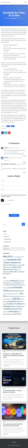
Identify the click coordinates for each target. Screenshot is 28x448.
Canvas (7, 283)
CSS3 (22, 283)
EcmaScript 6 (14, 285)
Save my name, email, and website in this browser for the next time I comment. (13, 196)
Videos (8, 273)
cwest (6, 147)
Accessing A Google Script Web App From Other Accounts (12, 424)
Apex (9, 280)
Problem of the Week (16, 304)
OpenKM (5, 301)
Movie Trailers (18, 265)
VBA (18, 271)
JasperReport (10, 293)
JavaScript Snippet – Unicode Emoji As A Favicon (12, 391)
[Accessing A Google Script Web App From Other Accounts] (14, 411)
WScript (11, 314)
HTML (22, 291)
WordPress (18, 445)
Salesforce (6, 271)
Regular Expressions (13, 309)
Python (13, 269)
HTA (22, 256)
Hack (17, 291)
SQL (13, 272)
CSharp (14, 256)
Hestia (8, 445)
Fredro (6, 157)
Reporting (18, 269)
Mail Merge (10, 299)
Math (13, 126)
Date (8, 285)
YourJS (17, 314)
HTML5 (5, 293)
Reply (25, 155)
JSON (8, 296)
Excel (11, 287)
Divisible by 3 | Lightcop (8, 164)
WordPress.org (7, 241)
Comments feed (7, 239)
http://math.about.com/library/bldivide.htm (14, 153)
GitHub (11, 291)
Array (14, 281)
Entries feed (6, 236)
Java (5, 260)
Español (5, 287)
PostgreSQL (13, 301)
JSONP (12, 296)
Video (19, 311)
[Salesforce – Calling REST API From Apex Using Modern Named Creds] (14, 341)
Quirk (16, 306)
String (13, 311)
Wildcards (6, 314)
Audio (20, 280)
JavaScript (14, 260)
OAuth (22, 299)
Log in (5, 233)
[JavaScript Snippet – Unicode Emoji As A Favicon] (14, 378)
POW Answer (8, 267)
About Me (14, 442)
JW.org (16, 296)
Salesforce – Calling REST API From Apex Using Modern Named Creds (13, 355)
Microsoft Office (9, 265)
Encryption (22, 284)
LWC (5, 299)
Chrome (12, 283)
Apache (5, 280)
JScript (8, 263)
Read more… (7, 365)
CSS (17, 283)
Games (18, 256)
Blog (8, 126)
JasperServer (17, 293)
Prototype (8, 306)
